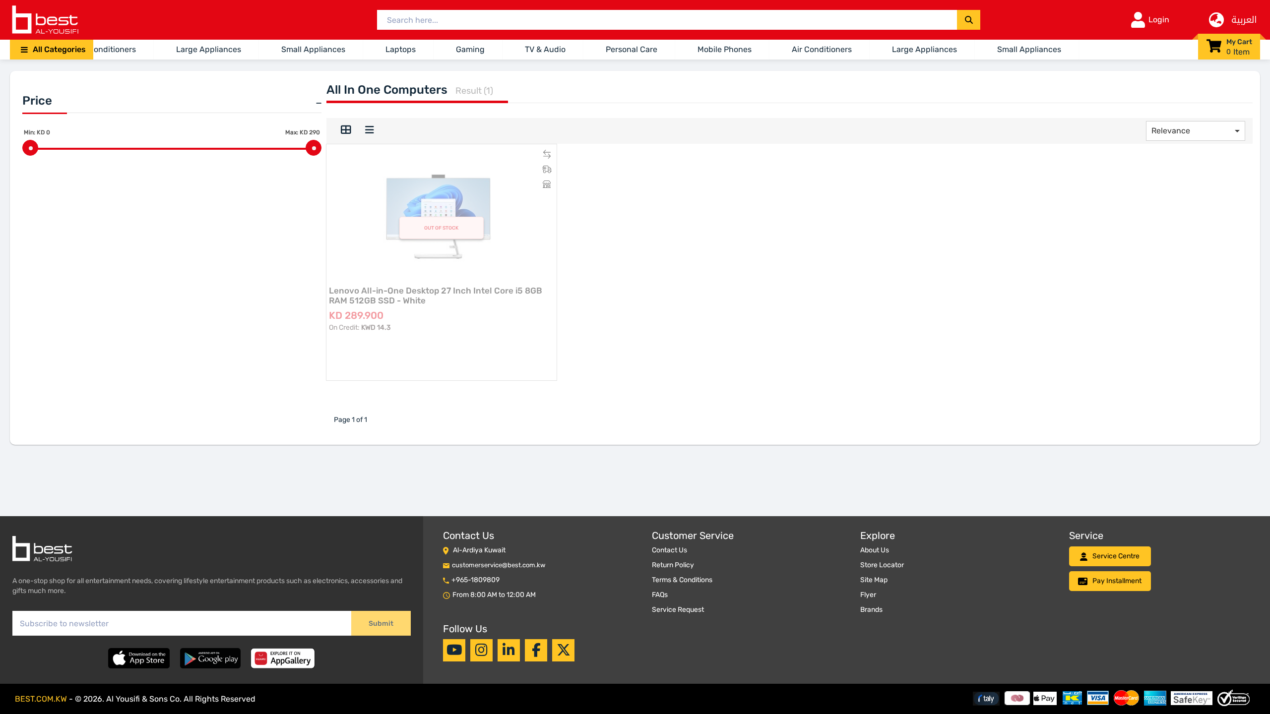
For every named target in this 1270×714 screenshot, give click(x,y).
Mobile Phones (725, 49)
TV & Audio (545, 49)
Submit (381, 623)
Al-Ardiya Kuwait (479, 550)
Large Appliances (208, 49)
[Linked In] (509, 650)
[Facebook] (536, 650)
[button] (51, 50)
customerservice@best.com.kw (498, 565)
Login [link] (1158, 19)
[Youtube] (454, 650)
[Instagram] (481, 650)
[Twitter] (564, 650)
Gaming (470, 49)
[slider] (30, 148)
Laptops (400, 49)
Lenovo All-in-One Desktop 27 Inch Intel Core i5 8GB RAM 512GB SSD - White (435, 295)
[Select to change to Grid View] (346, 131)
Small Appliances (313, 49)
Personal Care (631, 49)
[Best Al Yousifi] (44, 20)
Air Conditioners (106, 49)
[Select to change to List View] (369, 131)
